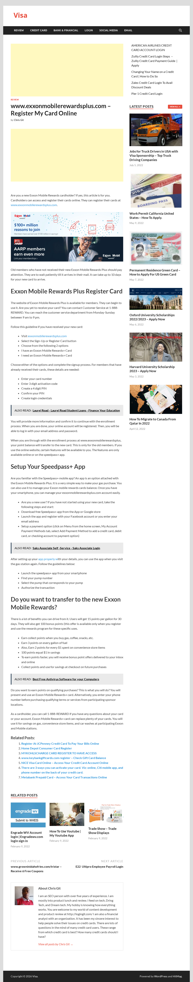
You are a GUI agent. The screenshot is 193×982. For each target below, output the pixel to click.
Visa (21, 15)
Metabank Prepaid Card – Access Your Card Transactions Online (64, 777)
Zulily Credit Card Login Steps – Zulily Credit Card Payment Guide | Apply (154, 60)
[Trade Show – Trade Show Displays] (105, 814)
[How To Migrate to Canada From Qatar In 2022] (155, 399)
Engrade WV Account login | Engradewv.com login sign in (27, 837)
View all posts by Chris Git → (55, 944)
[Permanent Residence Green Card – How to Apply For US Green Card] (155, 247)
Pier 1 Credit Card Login (146, 93)
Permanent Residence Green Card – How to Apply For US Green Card (154, 272)
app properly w (48, 559)
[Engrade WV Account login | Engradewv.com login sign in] (28, 816)
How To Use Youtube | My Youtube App (65, 833)
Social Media (108, 30)
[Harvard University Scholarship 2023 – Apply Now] (155, 346)
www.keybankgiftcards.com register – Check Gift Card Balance (63, 758)
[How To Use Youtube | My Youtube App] (67, 815)
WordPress (160, 976)
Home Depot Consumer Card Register (46, 748)
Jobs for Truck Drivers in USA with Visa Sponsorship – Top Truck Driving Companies (153, 155)
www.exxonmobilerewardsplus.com (34, 205)
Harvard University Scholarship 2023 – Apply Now (152, 369)
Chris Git (19, 119)
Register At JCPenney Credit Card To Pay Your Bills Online (60, 743)
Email (128, 30)
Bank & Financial (66, 30)
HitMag (177, 976)
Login (89, 30)
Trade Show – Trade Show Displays (102, 831)
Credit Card (38, 30)
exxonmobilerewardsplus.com (47, 336)
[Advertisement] (67, 70)
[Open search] (180, 30)
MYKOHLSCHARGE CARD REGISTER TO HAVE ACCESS (59, 753)
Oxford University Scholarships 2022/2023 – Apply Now (152, 317)
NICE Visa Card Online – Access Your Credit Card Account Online (64, 762)
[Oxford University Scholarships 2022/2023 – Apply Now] (155, 298)
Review (19, 30)
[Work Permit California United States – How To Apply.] (155, 190)
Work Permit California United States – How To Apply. (151, 216)
